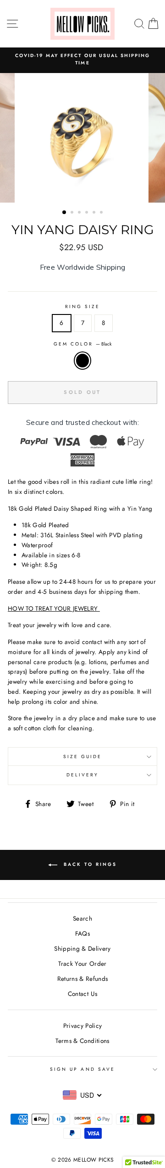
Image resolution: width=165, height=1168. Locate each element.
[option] (82, 59)
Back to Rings (89, 864)
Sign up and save (82, 1069)
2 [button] (73, 213)
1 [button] (64, 212)
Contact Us (82, 993)
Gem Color (83, 343)
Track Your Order (82, 963)
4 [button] (87, 213)
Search (82, 918)
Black (82, 360)
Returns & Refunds (82, 978)
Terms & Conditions (82, 1040)
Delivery (82, 774)
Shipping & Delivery (82, 948)
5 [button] (95, 213)
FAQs (82, 933)
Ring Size (82, 306)
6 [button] (102, 213)
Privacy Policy (82, 1025)
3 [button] (80, 213)
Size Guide (82, 756)
